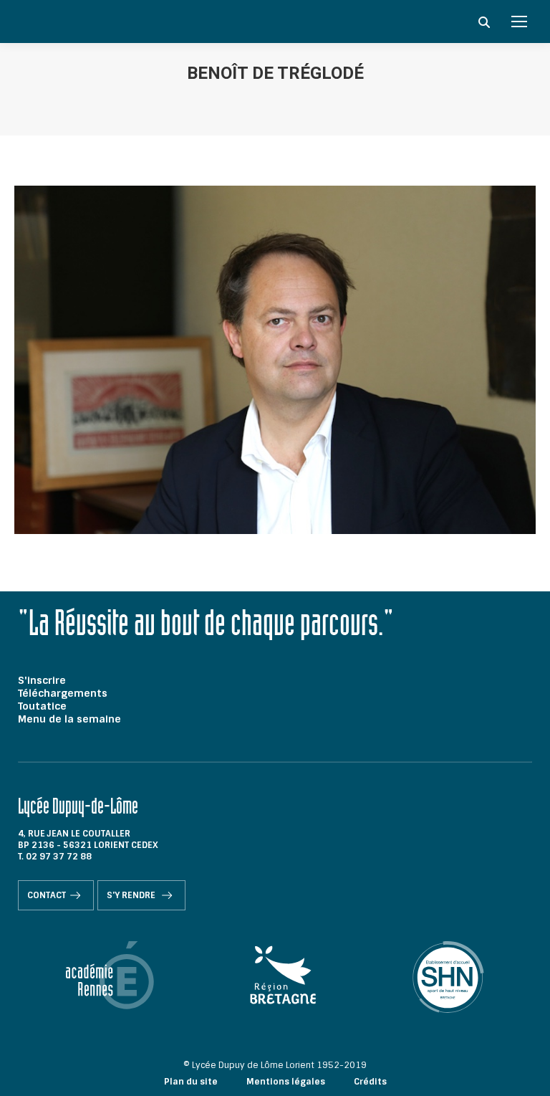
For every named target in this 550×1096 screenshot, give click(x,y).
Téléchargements (62, 693)
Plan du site (191, 1081)
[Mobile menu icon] (519, 21)
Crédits (370, 1081)
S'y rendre (132, 895)
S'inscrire (42, 680)
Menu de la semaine (69, 719)
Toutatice (42, 706)
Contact (46, 895)
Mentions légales (285, 1081)
